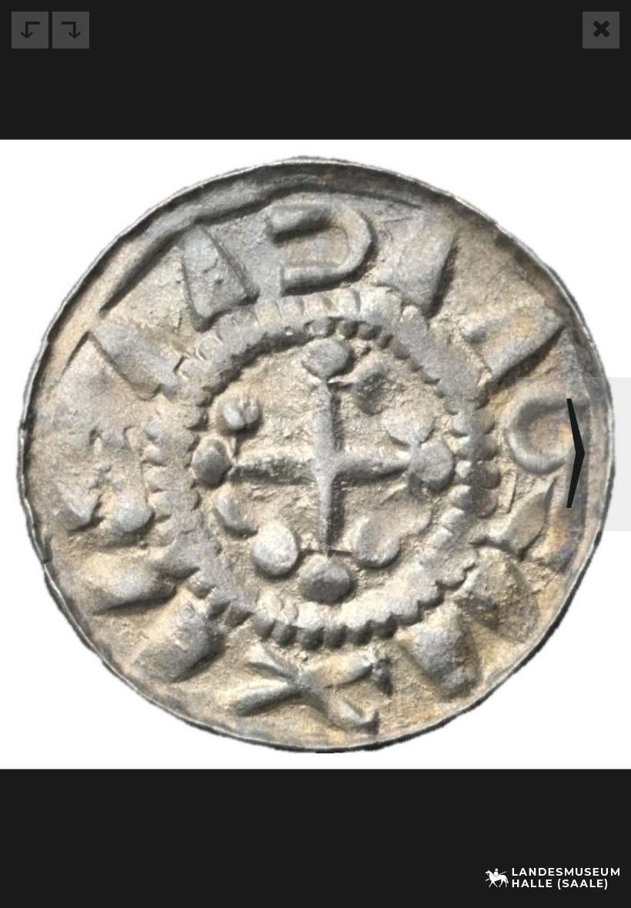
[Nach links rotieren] (30, 30)
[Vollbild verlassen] (601, 30)
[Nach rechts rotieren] (70, 30)
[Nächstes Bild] (573, 454)
